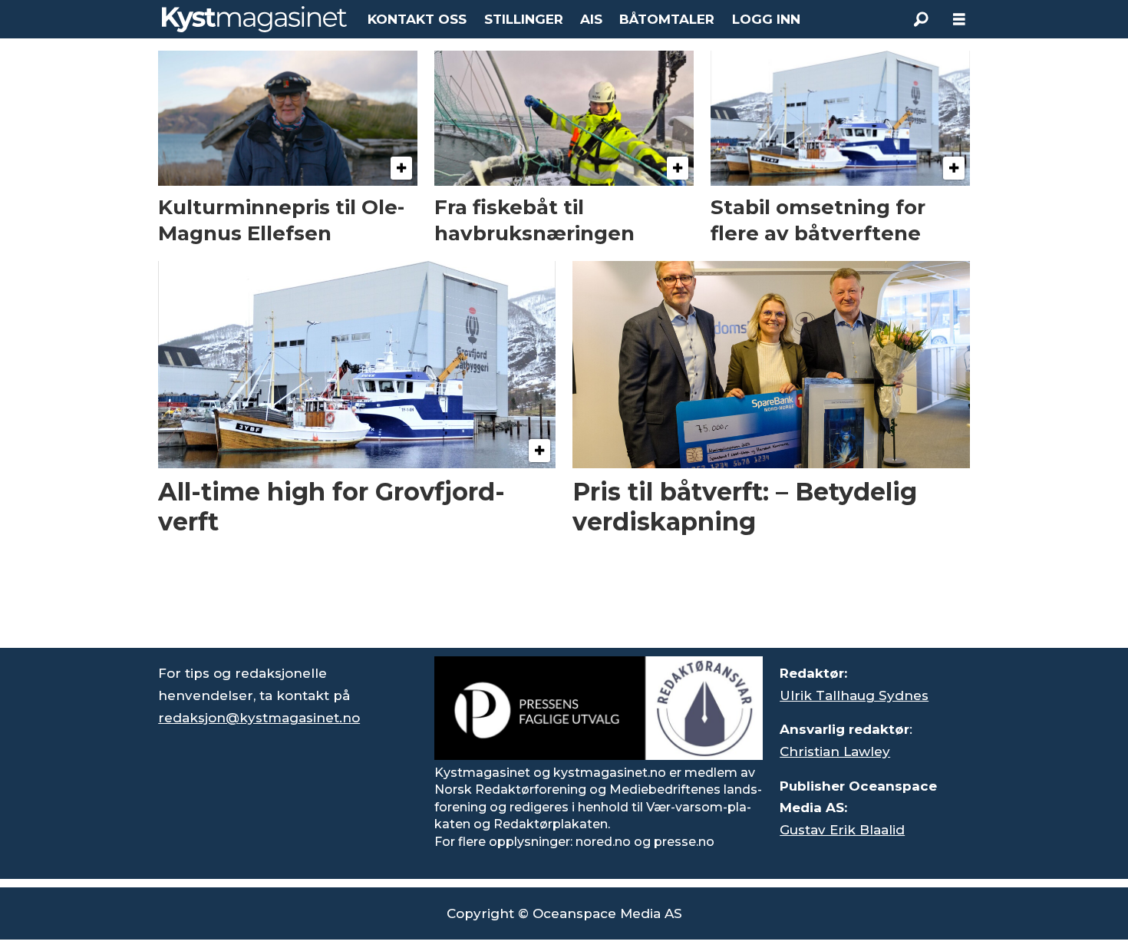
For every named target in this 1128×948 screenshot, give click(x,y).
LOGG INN (766, 19)
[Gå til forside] (254, 19)
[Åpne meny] (959, 19)
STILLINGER (523, 19)
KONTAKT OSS (417, 19)
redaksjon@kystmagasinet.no (259, 717)
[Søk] (921, 19)
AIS (591, 19)
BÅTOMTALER (666, 19)
